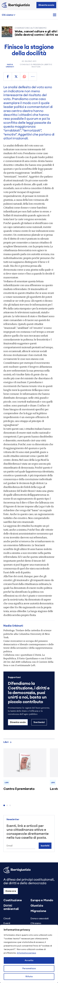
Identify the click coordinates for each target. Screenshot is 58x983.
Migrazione (38, 911)
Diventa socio (46, 5)
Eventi (6, 923)
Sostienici (39, 722)
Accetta (29, 960)
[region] (29, 954)
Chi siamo (7, 15)
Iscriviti (45, 845)
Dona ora (11, 891)
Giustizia (36, 905)
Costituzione (12, 900)
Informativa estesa (26, 953)
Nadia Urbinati (10, 65)
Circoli (6, 918)
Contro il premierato (19, 788)
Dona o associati (39, 918)
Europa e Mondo (41, 900)
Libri (5, 742)
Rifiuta (29, 977)
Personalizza (29, 968)
